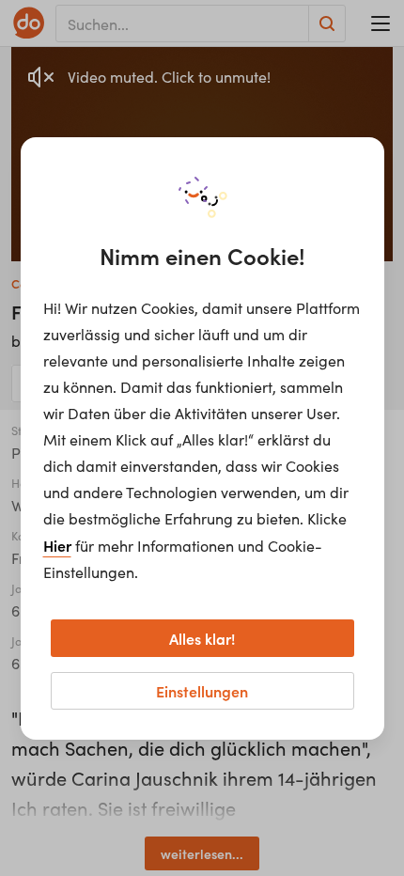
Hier (57, 545)
